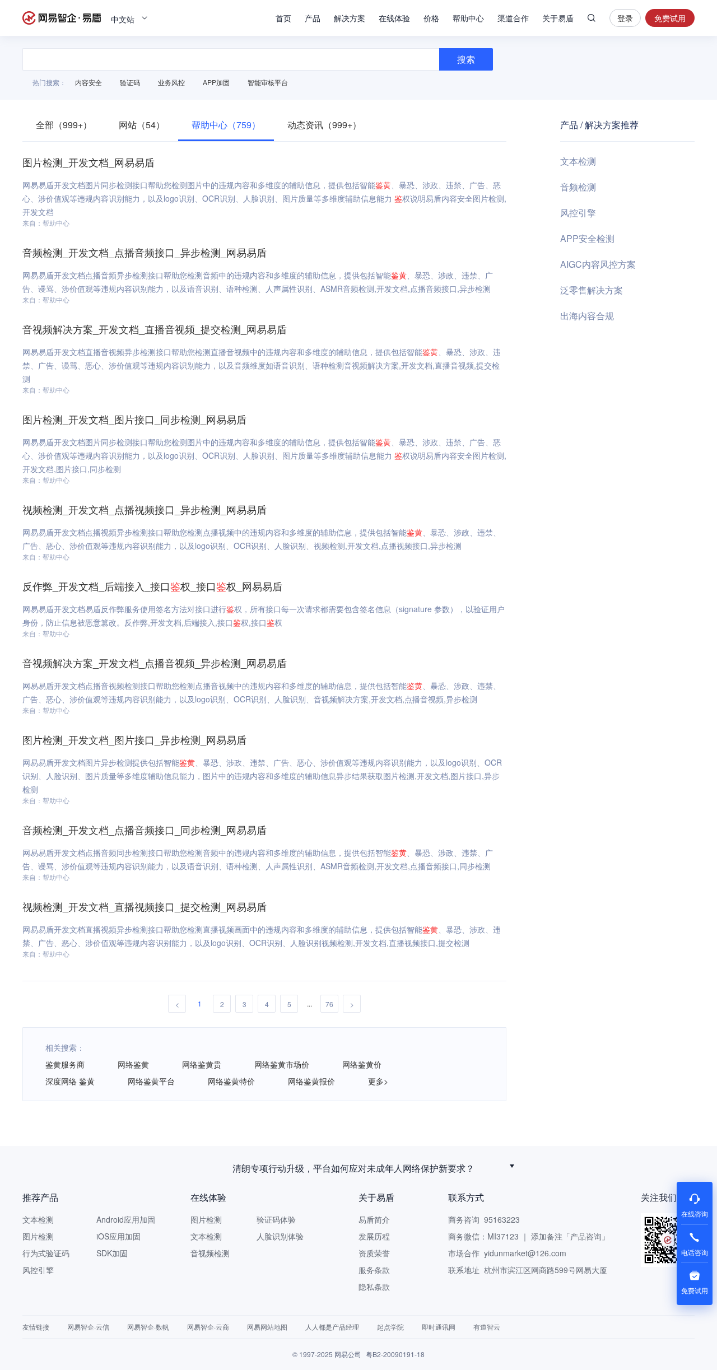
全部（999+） (64, 124)
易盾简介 (374, 1219)
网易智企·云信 (88, 1326)
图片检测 (38, 1236)
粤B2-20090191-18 (395, 1354)
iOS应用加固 (118, 1236)
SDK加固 (112, 1253)
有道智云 (486, 1326)
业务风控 (171, 82)
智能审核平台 (268, 82)
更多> (378, 1081)
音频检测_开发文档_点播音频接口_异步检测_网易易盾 (144, 252)
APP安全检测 (587, 238)
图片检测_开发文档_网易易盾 (88, 162)
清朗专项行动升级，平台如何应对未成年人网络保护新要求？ (353, 1165)
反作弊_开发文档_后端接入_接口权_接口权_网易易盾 (152, 586)
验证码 (130, 82)
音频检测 (578, 186)
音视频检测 (210, 1253)
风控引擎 (578, 212)
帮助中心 (468, 18)
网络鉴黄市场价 (281, 1064)
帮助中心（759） (226, 124)
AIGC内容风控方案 (598, 264)
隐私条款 (374, 1286)
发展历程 (374, 1236)
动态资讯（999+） (324, 124)
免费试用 (670, 18)
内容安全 (88, 82)
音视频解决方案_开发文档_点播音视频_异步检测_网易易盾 (154, 662)
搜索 (591, 17)
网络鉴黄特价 (231, 1081)
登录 (625, 18)
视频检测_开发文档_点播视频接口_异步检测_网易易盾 (144, 509)
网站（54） (142, 124)
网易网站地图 (267, 1326)
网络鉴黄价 (361, 1064)
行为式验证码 (45, 1253)
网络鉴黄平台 (151, 1081)
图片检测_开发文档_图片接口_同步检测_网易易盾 (134, 419)
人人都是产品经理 (332, 1326)
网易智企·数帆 (148, 1326)
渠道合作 (513, 18)
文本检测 (578, 161)
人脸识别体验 (280, 1236)
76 (329, 1004)
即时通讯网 (438, 1326)
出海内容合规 (587, 315)
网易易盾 (61, 18)
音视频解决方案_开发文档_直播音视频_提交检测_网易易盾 (154, 328)
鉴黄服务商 (65, 1064)
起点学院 (390, 1326)
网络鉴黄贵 (201, 1064)
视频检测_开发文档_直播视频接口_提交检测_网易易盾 (144, 906)
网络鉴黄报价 (311, 1081)
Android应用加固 (125, 1219)
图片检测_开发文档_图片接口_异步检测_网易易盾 (134, 739)
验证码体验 (276, 1219)
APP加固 (216, 82)
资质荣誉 (374, 1253)
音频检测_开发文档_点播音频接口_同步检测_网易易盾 (144, 829)
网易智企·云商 (208, 1326)
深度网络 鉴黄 (70, 1081)
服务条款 (374, 1269)
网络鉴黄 (133, 1064)
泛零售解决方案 (591, 289)
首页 (283, 18)
